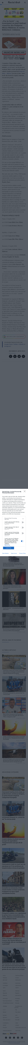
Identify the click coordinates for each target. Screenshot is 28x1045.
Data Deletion (5, 553)
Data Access (14, 553)
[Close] (25, 491)
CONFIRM (8, 548)
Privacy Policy (22, 553)
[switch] (22, 522)
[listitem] (14, 519)
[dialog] (14, 522)
